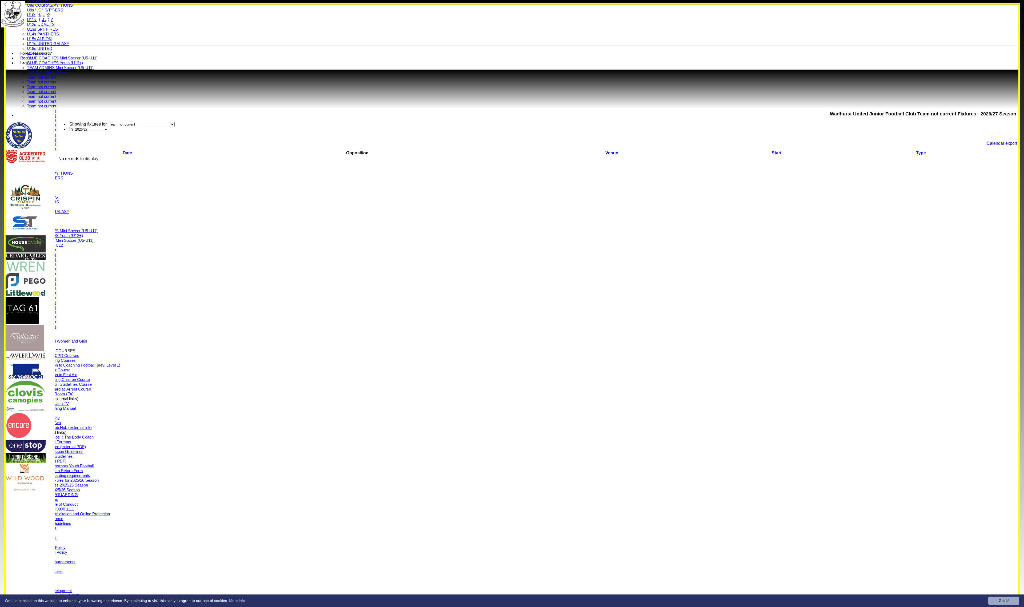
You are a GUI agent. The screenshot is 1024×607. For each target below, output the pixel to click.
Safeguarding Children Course (64, 379)
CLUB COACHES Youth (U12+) (55, 63)
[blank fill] (26, 181)
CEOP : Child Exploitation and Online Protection (68, 514)
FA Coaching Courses (57, 360)
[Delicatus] (25, 350)
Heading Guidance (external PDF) (56, 446)
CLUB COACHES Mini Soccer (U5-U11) (62, 58)
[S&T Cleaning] (26, 233)
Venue (611, 153)
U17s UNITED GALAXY (48, 43)
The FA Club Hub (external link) (65, 427)
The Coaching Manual (57, 408)
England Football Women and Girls (57, 341)
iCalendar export (1001, 143)
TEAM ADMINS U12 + (46, 72)
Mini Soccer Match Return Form (55, 470)
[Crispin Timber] (26, 209)
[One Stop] (26, 450)
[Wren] (26, 270)
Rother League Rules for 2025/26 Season (63, 480)
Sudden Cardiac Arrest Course (64, 389)
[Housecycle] (26, 251)
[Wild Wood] (25, 489)
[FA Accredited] (26, 162)
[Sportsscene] (26, 461)
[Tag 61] (22, 322)
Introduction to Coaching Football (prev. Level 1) (79, 365)
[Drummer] (26, 409)
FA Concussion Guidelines (60, 451)
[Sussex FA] (19, 147)
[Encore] (19, 437)
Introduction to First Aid (57, 374)
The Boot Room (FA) (56, 394)
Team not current (41, 77)
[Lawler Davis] (26, 358)
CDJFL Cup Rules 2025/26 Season (57, 485)
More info (237, 600)
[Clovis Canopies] (26, 404)
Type (921, 153)
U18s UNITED (39, 48)
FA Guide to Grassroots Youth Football (60, 466)
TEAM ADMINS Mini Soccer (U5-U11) (60, 67)
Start (776, 153)
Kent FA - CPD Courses (58, 355)
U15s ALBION (39, 39)
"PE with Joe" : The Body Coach (66, 437)
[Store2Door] (26, 378)
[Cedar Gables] (26, 258)
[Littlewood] (26, 294)
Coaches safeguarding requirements (58, 475)
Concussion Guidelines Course (65, 384)
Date (127, 153)
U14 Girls (35, 53)
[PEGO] (26, 287)
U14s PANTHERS (43, 34)
